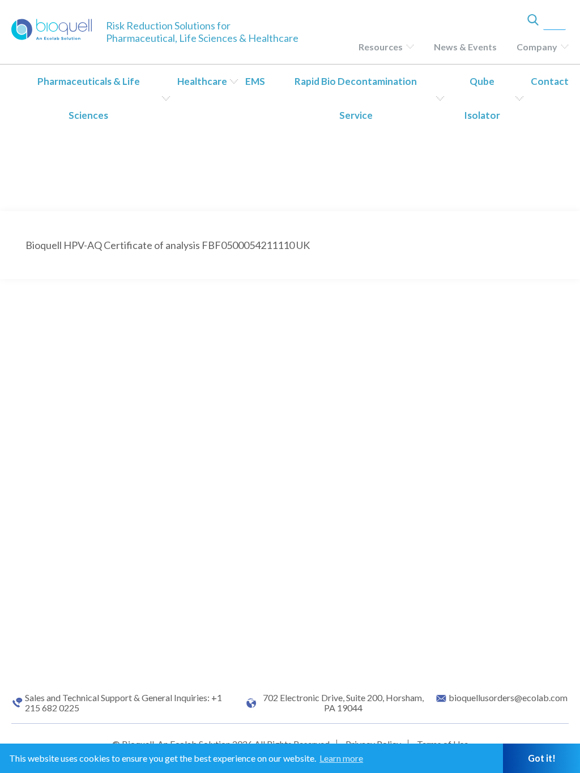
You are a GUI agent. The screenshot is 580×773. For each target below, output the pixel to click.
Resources (381, 46)
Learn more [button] (341, 758)
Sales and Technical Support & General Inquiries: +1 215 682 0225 (123, 703)
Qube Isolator (482, 98)
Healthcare (202, 81)
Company (537, 46)
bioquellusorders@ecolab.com (508, 698)
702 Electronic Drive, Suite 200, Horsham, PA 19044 (343, 703)
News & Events (465, 46)
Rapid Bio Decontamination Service (356, 98)
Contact (550, 81)
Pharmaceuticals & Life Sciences (88, 98)
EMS (255, 81)
